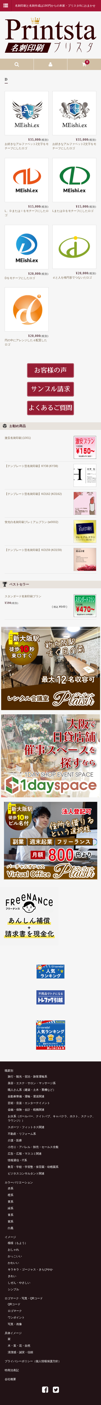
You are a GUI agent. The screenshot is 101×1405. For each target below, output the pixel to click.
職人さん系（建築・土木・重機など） (32, 1089)
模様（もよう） (17, 1243)
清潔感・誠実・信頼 (20, 1352)
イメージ (10, 1237)
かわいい (13, 1263)
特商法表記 (12, 1370)
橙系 (10, 1195)
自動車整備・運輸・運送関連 (26, 1096)
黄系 (10, 1201)
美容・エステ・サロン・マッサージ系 (32, 1083)
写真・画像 (15, 1324)
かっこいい (15, 1256)
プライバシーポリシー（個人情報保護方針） (33, 1361)
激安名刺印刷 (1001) (18, 438)
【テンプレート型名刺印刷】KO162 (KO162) (33, 494)
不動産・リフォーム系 (22, 1133)
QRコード (14, 1304)
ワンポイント (16, 1317)
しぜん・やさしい (19, 1282)
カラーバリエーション (19, 1182)
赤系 (10, 1188)
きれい (12, 1276)
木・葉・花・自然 (19, 1345)
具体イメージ (13, 1333)
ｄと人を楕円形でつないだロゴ (72, 277)
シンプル (13, 1289)
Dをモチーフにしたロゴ (20, 278)
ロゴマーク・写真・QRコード (24, 1298)
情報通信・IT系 (17, 1160)
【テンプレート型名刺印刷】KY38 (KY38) (31, 466)
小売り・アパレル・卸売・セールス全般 (33, 1147)
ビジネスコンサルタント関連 (26, 1173)
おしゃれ (13, 1249)
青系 (10, 1215)
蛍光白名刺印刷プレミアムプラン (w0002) (31, 522)
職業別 (9, 1070)
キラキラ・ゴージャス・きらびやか (30, 1269)
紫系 (10, 1221)
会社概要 (10, 1379)
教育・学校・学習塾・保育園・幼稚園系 (33, 1167)
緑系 (10, 1208)
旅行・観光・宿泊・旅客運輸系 (27, 1076)
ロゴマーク (15, 1311)
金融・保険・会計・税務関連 (26, 1109)
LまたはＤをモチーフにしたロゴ (72, 211)
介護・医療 (15, 1140)
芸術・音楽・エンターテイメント (29, 1103)
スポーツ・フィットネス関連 (26, 1127)
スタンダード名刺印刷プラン (23, 596)
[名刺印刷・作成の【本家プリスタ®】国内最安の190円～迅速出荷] (50, 50)
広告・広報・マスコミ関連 (25, 1153)
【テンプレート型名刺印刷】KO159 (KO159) (33, 550)
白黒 (10, 1228)
